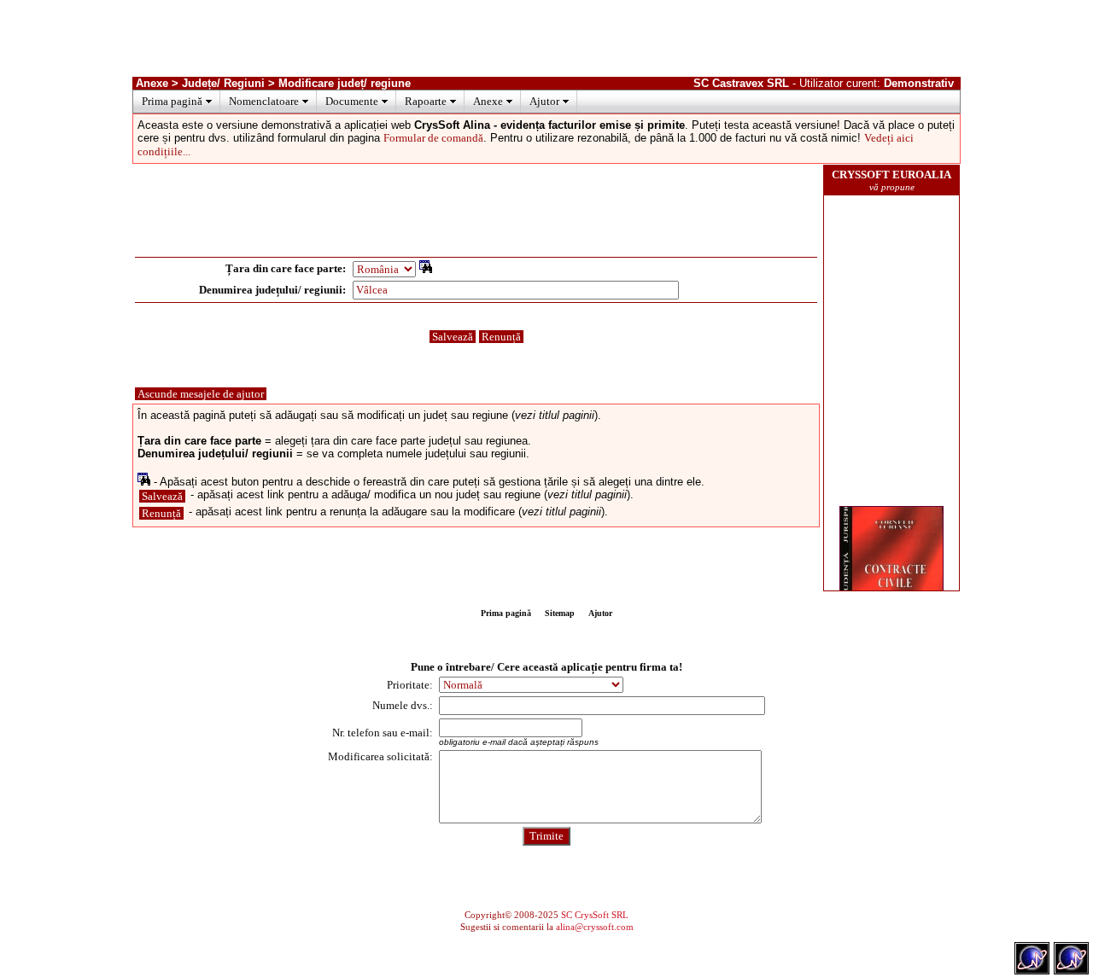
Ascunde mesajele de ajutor (200, 393)
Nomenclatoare (264, 101)
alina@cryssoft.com (595, 927)
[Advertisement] (546, 38)
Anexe (488, 101)
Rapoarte (426, 101)
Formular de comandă (433, 137)
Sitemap (560, 613)
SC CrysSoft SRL (594, 915)
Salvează (453, 336)
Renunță (501, 336)
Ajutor (544, 101)
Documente (351, 101)
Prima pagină (172, 101)
